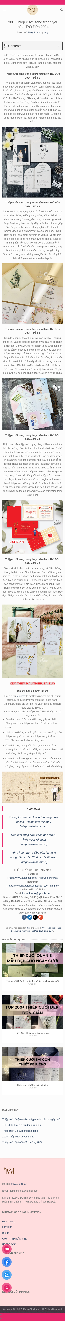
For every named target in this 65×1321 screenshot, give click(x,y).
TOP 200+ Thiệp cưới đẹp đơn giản (21, 1125)
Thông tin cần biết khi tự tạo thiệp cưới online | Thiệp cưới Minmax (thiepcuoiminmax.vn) (33, 822)
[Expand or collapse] (59, 45)
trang (46, 32)
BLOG (5, 1233)
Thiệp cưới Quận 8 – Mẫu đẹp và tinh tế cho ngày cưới (31, 1119)
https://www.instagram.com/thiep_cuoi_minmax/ (33, 885)
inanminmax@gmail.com (36, 893)
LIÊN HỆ (7, 1227)
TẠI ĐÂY (49, 683)
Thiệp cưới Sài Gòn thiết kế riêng (20, 1131)
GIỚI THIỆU (8, 1221)
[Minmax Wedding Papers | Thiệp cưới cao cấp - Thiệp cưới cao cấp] (32, 10)
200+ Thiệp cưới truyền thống (18, 1136)
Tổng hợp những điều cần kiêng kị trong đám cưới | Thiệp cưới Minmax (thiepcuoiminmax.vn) (33, 857)
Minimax (21, 696)
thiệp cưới (48, 931)
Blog (28, 928)
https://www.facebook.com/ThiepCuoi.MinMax (33, 878)
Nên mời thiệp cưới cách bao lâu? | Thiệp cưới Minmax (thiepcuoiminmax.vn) (33, 839)
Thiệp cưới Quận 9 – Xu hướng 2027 (22, 1142)
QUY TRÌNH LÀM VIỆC (15, 1238)
